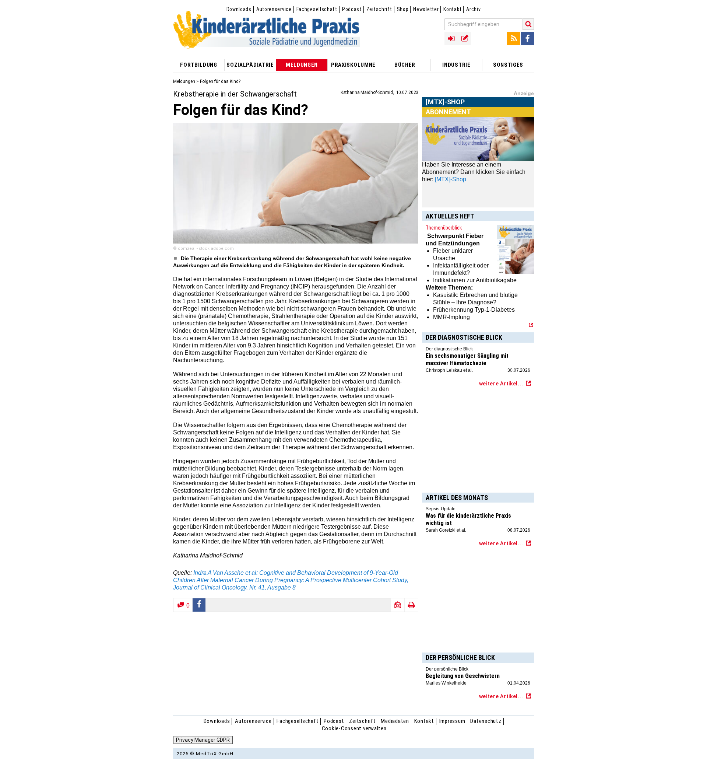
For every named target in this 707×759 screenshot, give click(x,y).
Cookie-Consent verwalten (354, 728)
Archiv (473, 9)
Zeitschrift (379, 9)
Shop (403, 9)
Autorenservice (274, 9)
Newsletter (426, 9)
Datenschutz (485, 721)
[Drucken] (411, 605)
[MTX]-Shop (445, 110)
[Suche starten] (528, 24)
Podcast (352, 9)
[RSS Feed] (513, 38)
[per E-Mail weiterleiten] (397, 605)
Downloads (239, 9)
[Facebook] (527, 38)
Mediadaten (395, 721)
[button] (199, 605)
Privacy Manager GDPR (203, 740)
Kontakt (452, 9)
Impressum (452, 721)
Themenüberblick (444, 228)
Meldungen (184, 81)
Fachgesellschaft (316, 9)
